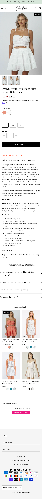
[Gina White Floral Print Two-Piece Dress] (31, 324)
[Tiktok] (30, 470)
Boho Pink (18, 492)
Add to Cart (21, 144)
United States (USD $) (10, 487)
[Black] (29, 389)
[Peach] (4, 112)
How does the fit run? (9, 297)
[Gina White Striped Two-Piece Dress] (11, 365)
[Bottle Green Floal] (31, 347)
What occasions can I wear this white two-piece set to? (17, 273)
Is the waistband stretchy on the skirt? (15, 282)
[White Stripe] (34, 347)
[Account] (35, 8)
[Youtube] (18, 470)
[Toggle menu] (2, 8)
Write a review (21, 412)
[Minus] (4, 135)
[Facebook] (15, 470)
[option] (21, 43)
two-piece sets (17, 193)
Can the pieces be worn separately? (14, 290)
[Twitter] (11, 470)
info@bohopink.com (23, 460)
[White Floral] (27, 347)
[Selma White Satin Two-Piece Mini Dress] (31, 365)
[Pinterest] (26, 470)
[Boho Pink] (21, 8)
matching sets (6, 193)
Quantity (5, 131)
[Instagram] (22, 470)
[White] (9, 112)
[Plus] (15, 135)
